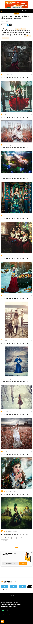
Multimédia (3, 537)
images (22, 537)
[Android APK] (5, 610)
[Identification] (22, 10)
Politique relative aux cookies (8, 600)
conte (18, 537)
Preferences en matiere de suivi (8, 606)
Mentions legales (15, 596)
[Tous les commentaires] (2, 621)
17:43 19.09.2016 (5, 21)
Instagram (6, 38)
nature (14, 537)
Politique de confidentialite (15, 598)
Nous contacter (4, 598)
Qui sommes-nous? (5, 596)
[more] (31, 74)
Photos (9, 537)
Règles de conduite (5, 604)
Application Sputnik (15, 604)
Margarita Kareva (20, 29)
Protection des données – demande (9, 602)
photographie (4, 540)
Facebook (27, 36)
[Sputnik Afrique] (4, 11)
